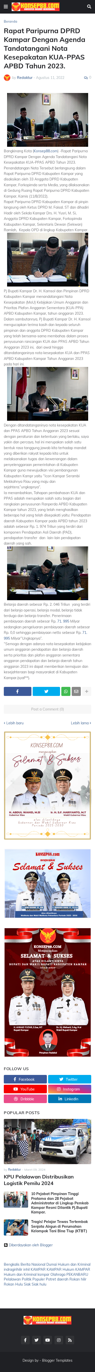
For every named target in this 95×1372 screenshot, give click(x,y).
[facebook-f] (25, 1340)
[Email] (76, 691)
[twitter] (36, 1340)
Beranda (10, 21)
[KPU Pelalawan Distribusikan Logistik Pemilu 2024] (47, 1141)
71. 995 (63, 621)
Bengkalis (12, 1264)
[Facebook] (17, 691)
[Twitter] (46, 691)
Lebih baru (15, 723)
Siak (27, 1284)
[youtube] (47, 1340)
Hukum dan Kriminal (74, 1264)
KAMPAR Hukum (60, 1269)
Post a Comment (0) (47, 709)
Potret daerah (57, 1279)
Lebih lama (80, 723)
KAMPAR (38, 1269)
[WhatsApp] (65, 691)
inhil (26, 1269)
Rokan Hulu (13, 1284)
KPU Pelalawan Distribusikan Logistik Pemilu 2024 (39, 1179)
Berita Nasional (33, 1264)
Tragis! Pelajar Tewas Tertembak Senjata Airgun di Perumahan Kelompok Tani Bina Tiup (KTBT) (59, 1226)
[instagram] (58, 1340)
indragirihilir (13, 1269)
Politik (26, 1279)
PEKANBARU (77, 1274)
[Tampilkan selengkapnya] (86, 691)
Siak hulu (39, 1284)
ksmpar (43, 1274)
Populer (38, 1279)
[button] (6, 7)
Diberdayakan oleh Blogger (31, 1245)
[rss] (70, 1340)
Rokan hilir (77, 1279)
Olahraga (57, 1274)
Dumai (51, 1264)
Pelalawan (12, 1279)
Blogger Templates (57, 1360)
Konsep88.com (46, 151)
